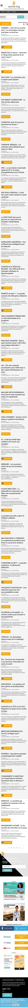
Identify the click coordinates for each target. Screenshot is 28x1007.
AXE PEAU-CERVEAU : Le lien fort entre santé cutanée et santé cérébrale (13, 195)
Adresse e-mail (6, 864)
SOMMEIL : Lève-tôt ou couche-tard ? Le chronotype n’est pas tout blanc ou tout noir (13, 30)
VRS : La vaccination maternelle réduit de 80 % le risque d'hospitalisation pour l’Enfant (13, 170)
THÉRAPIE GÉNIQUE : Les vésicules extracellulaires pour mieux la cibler (13, 147)
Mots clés (2, 17)
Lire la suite (7, 47)
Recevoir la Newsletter (14, 924)
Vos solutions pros (21, 948)
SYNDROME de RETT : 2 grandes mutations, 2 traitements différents (14, 565)
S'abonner (7, 870)
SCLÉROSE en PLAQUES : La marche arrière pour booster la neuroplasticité (13, 614)
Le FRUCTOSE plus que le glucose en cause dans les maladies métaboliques (11, 219)
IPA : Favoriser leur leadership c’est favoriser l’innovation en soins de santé (12, 661)
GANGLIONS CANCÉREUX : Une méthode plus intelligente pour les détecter (13, 244)
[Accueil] (14, 3)
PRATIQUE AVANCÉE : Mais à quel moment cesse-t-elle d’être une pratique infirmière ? (13, 343)
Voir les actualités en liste (24, 24)
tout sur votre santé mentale (21, 936)
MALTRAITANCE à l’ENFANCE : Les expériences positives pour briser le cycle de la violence (13, 540)
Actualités (8, 11)
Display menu (2, 5)
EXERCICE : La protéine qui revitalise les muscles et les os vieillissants (13, 803)
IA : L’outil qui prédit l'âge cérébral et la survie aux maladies (10, 441)
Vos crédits (21, 942)
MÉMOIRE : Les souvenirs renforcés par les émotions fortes (11, 466)
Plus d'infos (14, 1002)
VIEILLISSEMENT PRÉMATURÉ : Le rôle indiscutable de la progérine (13, 318)
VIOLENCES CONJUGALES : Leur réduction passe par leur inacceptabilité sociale (14, 590)
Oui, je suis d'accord (6, 1005)
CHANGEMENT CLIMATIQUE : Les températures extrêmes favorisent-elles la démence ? (12, 778)
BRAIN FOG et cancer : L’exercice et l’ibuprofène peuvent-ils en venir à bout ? (14, 55)
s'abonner (7, 995)
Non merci (15, 1004)
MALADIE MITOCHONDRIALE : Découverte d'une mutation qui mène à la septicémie (13, 394)
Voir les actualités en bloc (27, 24)
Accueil (2, 11)
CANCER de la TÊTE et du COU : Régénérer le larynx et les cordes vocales (13, 709)
